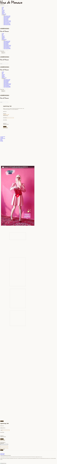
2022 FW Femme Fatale (7, 21)
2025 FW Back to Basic (7, 79)
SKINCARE (3, 12)
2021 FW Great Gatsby (7, 23)
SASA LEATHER (4, 39)
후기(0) (1, 139)
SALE (2, 8)
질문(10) (1, 140)
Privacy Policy (2, 454)
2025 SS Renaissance (7, 16)
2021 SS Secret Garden (7, 24)
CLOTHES (3, 10)
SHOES (3, 11)
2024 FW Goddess (6, 17)
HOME (3, 7)
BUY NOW (2, 421)
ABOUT (3, 38)
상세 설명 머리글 (2, 136)
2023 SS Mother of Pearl (7, 20)
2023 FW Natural (6, 19)
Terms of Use (2, 453)
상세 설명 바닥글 (2, 138)
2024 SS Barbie (6, 18)
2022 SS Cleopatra (6, 22)
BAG (2, 9)
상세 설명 (1, 137)
